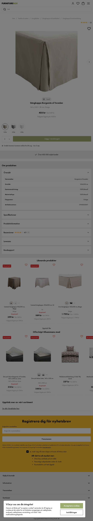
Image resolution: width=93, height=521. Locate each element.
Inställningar (71, 512)
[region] (44, 509)
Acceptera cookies (72, 505)
